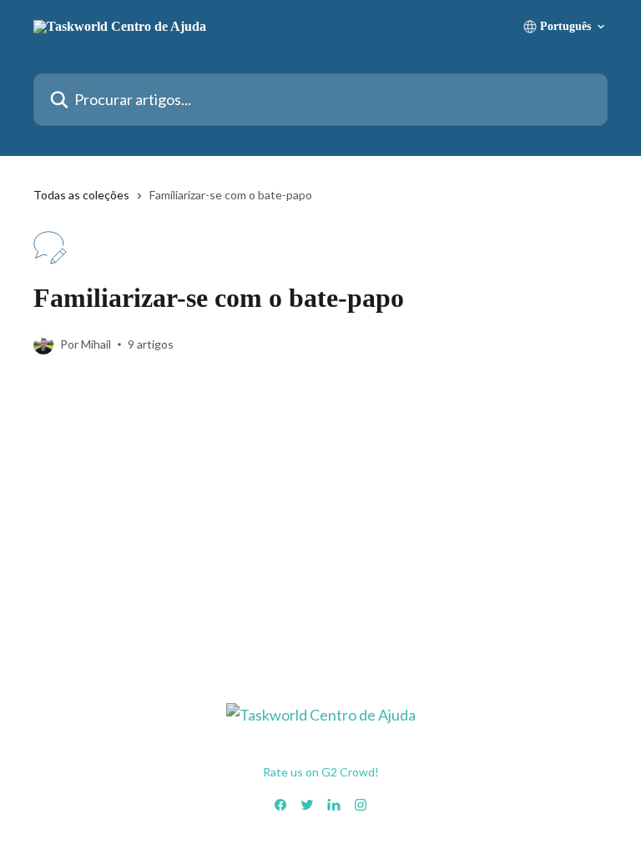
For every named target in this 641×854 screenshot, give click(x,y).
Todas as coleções (81, 195)
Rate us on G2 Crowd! (321, 772)
